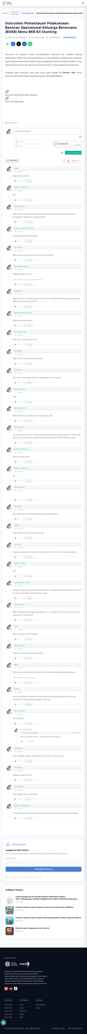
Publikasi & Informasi (15, 13)
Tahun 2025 (8, 1008)
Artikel (21, 1014)
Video (21, 1017)
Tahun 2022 (8, 1017)
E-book (21, 1008)
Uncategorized (28, 13)
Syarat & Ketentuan (75, 1028)
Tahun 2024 (8, 1011)
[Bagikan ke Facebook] (13, 44)
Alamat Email (11, 858)
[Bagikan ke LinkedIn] (24, 44)
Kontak (38, 1008)
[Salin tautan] (7, 44)
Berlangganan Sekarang (44, 869)
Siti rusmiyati (33, 733)
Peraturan (22, 1011)
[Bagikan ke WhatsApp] (30, 44)
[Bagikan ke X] (18, 44)
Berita (21, 1005)
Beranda (5, 13)
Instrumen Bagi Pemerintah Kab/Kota (21, 95)
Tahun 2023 (8, 1014)
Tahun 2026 (8, 1005)
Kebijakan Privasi (58, 1028)
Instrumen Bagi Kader (14, 101)
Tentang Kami (40, 1005)
